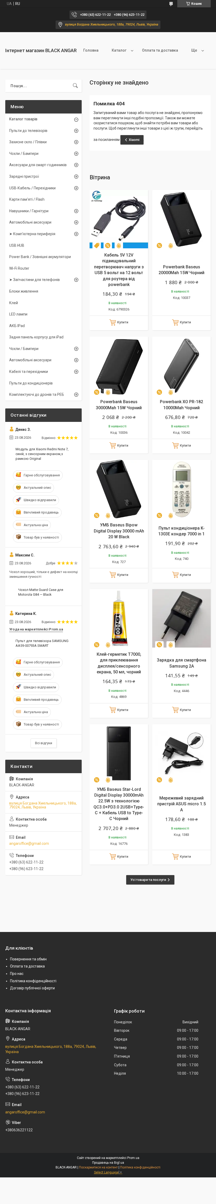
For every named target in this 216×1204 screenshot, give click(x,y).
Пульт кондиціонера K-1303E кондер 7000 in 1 (181, 531)
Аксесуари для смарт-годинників (38, 165)
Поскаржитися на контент (98, 1167)
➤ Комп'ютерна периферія (32, 234)
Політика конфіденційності (33, 981)
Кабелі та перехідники (28, 371)
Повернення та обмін (28, 959)
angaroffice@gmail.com (29, 843)
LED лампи (18, 314)
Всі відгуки (43, 743)
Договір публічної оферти (32, 988)
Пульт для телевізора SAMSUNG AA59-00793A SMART (42, 643)
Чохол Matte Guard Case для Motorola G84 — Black (40, 592)
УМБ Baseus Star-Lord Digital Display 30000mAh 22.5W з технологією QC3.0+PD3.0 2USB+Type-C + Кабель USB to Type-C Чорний (119, 804)
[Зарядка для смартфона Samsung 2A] (181, 618)
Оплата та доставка (160, 50)
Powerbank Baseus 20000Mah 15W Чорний (181, 269)
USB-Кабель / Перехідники (32, 188)
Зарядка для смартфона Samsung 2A (181, 663)
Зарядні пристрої (24, 176)
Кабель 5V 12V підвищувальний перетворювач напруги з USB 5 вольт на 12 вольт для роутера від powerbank (119, 270)
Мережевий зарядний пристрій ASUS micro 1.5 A (181, 804)
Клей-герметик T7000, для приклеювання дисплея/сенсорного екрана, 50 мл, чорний (119, 663)
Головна (91, 50)
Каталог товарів (23, 119)
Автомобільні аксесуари (30, 222)
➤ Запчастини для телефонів (34, 280)
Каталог (119, 50)
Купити (122, 322)
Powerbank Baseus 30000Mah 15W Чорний (119, 404)
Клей (13, 303)
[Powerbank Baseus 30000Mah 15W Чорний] (119, 366)
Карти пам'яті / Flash (27, 199)
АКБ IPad (17, 326)
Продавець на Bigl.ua (108, 1162)
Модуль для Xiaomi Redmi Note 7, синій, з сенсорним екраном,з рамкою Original (42, 454)
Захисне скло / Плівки (28, 142)
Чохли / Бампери (23, 153)
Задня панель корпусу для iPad (36, 337)
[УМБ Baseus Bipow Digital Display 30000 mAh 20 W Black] (119, 489)
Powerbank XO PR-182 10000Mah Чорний (181, 404)
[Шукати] (75, 86)
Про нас (16, 973)
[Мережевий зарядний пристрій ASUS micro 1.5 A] (181, 753)
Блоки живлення (23, 291)
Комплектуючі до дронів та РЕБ (36, 394)
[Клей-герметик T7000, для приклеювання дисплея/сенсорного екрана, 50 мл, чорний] (119, 618)
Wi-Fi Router (19, 268)
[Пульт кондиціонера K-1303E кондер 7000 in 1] (181, 489)
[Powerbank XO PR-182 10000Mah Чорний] (181, 366)
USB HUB (16, 245)
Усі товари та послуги (148, 880)
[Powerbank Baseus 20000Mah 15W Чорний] (181, 219)
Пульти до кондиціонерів (31, 383)
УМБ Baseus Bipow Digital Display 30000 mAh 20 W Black (119, 530)
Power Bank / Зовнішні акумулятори (40, 257)
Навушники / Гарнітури (28, 211)
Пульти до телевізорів (28, 131)
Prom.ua (133, 1158)
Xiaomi (134, 140)
